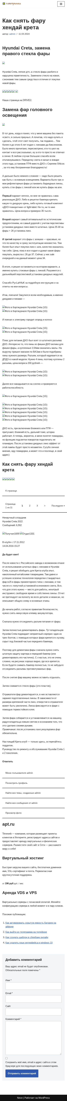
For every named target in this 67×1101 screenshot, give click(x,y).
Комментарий (13, 1019)
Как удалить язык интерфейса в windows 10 (29, 942)
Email (9, 993)
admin (12, 34)
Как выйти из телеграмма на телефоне (26, 932)
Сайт (8, 1006)
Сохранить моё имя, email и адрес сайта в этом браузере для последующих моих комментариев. (31, 1064)
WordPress (44, 1097)
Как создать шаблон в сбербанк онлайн (26, 937)
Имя (8, 980)
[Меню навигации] (61, 4)
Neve (20, 1097)
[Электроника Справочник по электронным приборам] (11, 4)
